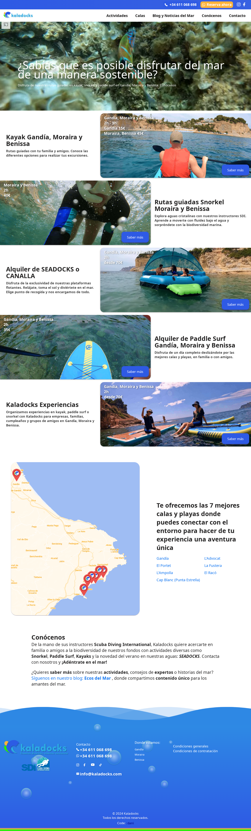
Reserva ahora (219, 4)
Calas (140, 15)
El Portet (164, 565)
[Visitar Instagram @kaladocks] (239, 4)
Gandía (163, 558)
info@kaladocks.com (101, 773)
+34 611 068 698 (183, 4)
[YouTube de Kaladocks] (93, 767)
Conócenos (211, 15)
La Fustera (213, 565)
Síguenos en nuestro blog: (71, 678)
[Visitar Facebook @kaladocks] (245, 4)
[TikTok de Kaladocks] (100, 765)
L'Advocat (212, 558)
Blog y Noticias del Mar (173, 15)
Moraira (139, 754)
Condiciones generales (190, 746)
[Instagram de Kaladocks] (77, 765)
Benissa (139, 759)
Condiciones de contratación (195, 751)
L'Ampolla (165, 572)
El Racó (210, 572)
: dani (130, 823)
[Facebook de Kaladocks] (85, 765)
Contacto (237, 15)
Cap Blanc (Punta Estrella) (178, 579)
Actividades (117, 15)
